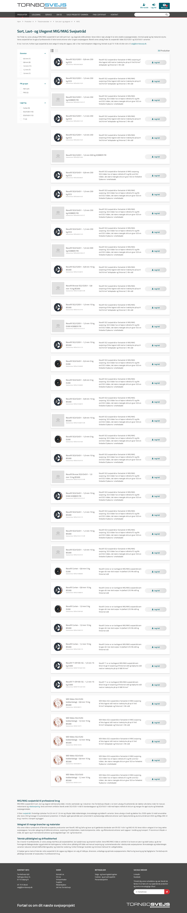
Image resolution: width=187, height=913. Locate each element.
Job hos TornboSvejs (63, 887)
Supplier (59, 882)
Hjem (19, 21)
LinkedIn (137, 874)
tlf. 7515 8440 (22, 884)
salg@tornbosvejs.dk (138, 43)
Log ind (157, 62)
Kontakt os (60, 874)
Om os (58, 877)
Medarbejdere (61, 884)
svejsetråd (27, 813)
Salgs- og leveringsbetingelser (106, 874)
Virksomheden (61, 879)
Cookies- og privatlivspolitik (105, 877)
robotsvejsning (34, 806)
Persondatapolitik (101, 879)
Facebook (137, 877)
